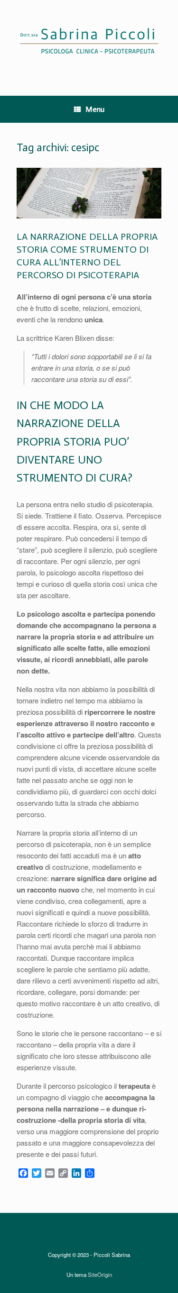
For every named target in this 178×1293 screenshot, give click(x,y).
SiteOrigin (100, 1274)
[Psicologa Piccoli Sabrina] (89, 40)
